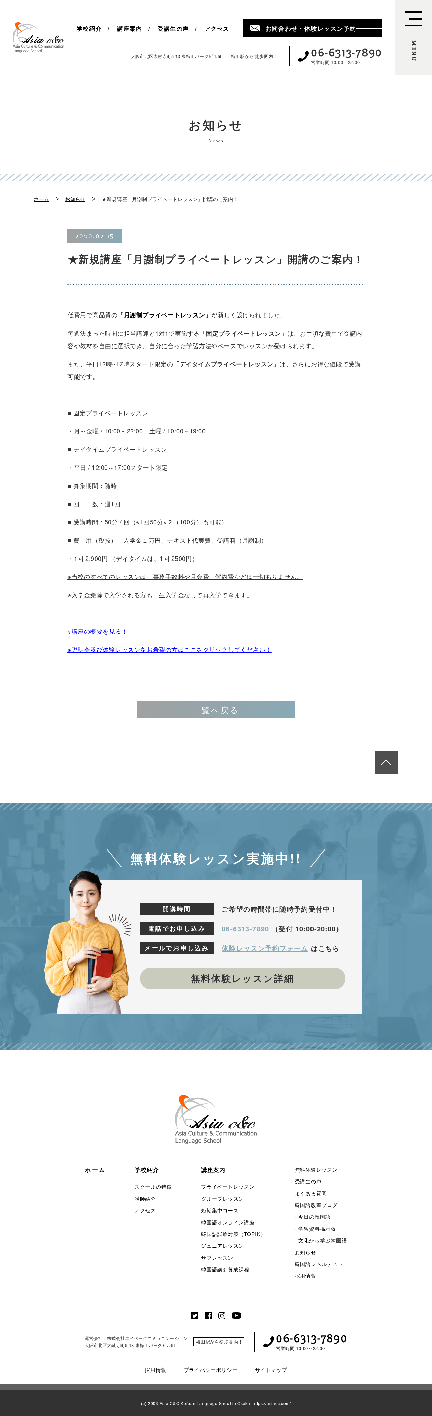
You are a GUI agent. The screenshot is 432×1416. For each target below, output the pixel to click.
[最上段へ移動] (386, 762)
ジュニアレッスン (222, 1245)
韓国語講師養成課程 (225, 1269)
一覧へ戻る (216, 709)
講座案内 (129, 28)
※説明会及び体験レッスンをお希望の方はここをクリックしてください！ (170, 649)
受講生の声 (173, 28)
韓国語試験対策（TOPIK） (233, 1233)
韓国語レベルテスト (319, 1263)
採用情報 (306, 1275)
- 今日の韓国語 (313, 1216)
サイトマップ (271, 1369)
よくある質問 (311, 1193)
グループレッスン (222, 1198)
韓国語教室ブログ (316, 1204)
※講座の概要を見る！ (98, 631)
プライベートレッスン (228, 1186)
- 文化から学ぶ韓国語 (321, 1240)
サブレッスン (217, 1257)
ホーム (41, 198)
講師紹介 (145, 1198)
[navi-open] (413, 37)
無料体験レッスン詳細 (242, 978)
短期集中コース (220, 1210)
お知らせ (75, 198)
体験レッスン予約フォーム (265, 948)
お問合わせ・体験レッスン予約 (310, 28)
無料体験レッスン (316, 1169)
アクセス (217, 28)
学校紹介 (89, 28)
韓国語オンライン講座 (228, 1222)
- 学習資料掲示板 (315, 1228)
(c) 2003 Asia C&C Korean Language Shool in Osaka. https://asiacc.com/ (216, 1403)
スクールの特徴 (153, 1186)
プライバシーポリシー (211, 1369)
